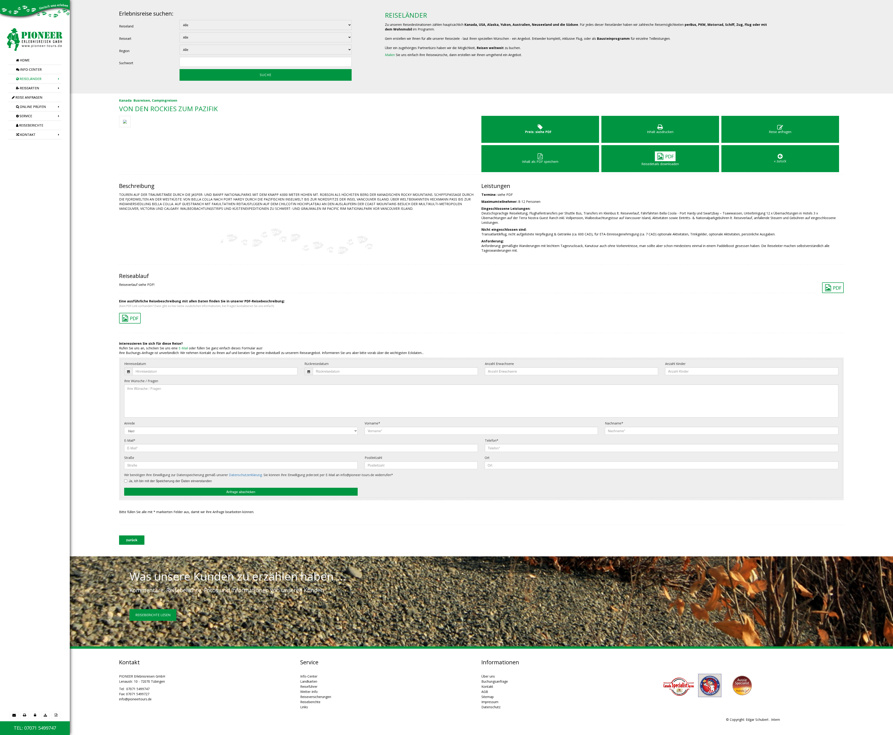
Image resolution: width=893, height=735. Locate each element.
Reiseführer (308, 686)
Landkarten (308, 681)
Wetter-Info (309, 691)
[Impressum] (56, 715)
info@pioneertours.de (135, 699)
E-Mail (183, 348)
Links (304, 707)
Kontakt (487, 686)
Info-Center (308, 676)
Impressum (489, 702)
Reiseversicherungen (315, 697)
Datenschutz (490, 707)
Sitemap (487, 697)
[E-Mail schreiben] (14, 715)
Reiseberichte (310, 702)
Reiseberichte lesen (152, 615)
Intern (775, 719)
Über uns (488, 676)
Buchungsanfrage (494, 681)
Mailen (390, 55)
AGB (484, 691)
